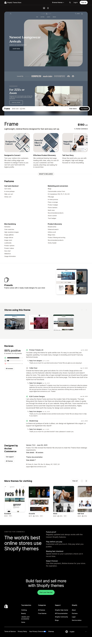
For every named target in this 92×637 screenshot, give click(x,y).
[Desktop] (44, 8)
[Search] (70, 2)
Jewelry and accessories (25, 618)
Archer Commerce (82, 129)
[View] (14, 323)
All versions (39, 452)
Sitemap (51, 631)
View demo (73, 108)
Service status (76, 620)
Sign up (83, 2)
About (74, 610)
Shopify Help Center (61, 610)
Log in (76, 2)
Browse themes (57, 2)
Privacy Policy (22, 631)
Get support (10, 457)
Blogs (57, 620)
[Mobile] (48, 8)
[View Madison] (66, 281)
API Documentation (61, 613)
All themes (9, 461)
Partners (75, 613)
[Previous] (81, 310)
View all (75, 481)
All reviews (9, 368)
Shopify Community (61, 617)
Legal (73, 617)
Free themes (42, 613)
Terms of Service (10, 631)
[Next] (86, 310)
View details (30, 452)
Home (23, 622)
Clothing (24, 610)
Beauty (23, 613)
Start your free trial (46, 592)
